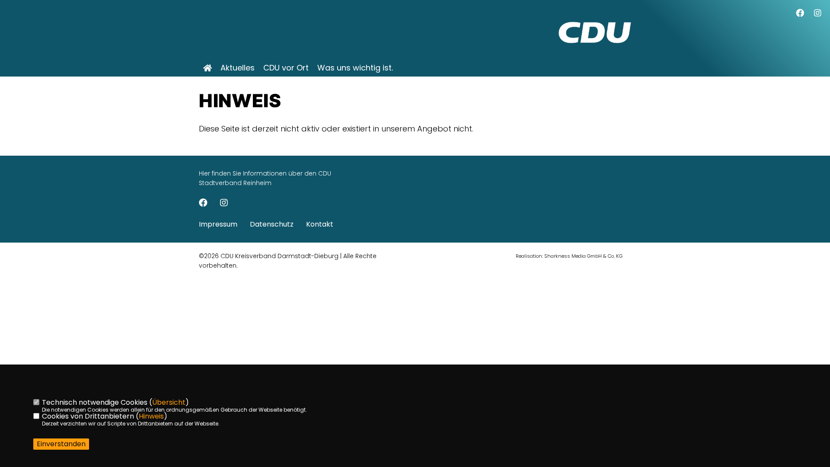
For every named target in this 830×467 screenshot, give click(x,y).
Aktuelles (237, 68)
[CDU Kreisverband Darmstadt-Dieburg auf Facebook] (203, 203)
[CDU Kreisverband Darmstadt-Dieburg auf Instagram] (224, 203)
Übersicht (168, 402)
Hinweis (151, 416)
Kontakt (319, 224)
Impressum (218, 224)
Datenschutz (272, 224)
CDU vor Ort (286, 68)
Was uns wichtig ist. (355, 68)
